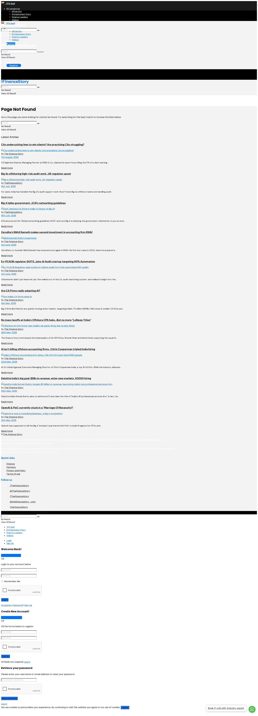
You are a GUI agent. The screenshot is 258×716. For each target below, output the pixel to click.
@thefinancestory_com (23, 501)
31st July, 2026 (8, 186)
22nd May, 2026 (9, 361)
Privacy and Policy (16, 470)
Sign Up (10, 543)
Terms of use (13, 473)
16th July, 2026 (8, 215)
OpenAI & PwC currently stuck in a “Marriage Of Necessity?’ (37, 407)
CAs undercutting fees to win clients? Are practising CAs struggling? (42, 144)
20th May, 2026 (9, 391)
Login (9, 40)
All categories (13, 9)
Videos (15, 19)
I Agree (125, 707)
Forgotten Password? (12, 605)
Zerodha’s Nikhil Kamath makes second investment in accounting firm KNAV (47, 232)
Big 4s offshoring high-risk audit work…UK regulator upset (36, 173)
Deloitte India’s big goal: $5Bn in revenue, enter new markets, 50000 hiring (46, 378)
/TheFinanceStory (19, 485)
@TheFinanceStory (20, 491)
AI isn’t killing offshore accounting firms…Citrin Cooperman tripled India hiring (48, 349)
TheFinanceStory (13, 183)
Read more (7, 168)
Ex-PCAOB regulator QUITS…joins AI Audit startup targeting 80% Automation (48, 261)
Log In (27, 661)
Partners (11, 467)
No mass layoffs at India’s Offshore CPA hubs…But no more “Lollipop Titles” (46, 320)
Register (13, 65)
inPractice (17, 11)
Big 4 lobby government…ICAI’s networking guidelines (33, 203)
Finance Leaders (20, 17)
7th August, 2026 (10, 157)
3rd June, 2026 (8, 244)
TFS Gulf (9, 3)
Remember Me (12, 581)
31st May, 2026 (8, 303)
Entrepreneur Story (21, 14)
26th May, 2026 (9, 332)
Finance (10, 463)
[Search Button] (38, 30)
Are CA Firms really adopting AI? (20, 290)
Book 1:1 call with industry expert (226, 708)
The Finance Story (13, 153)
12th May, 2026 (8, 420)
